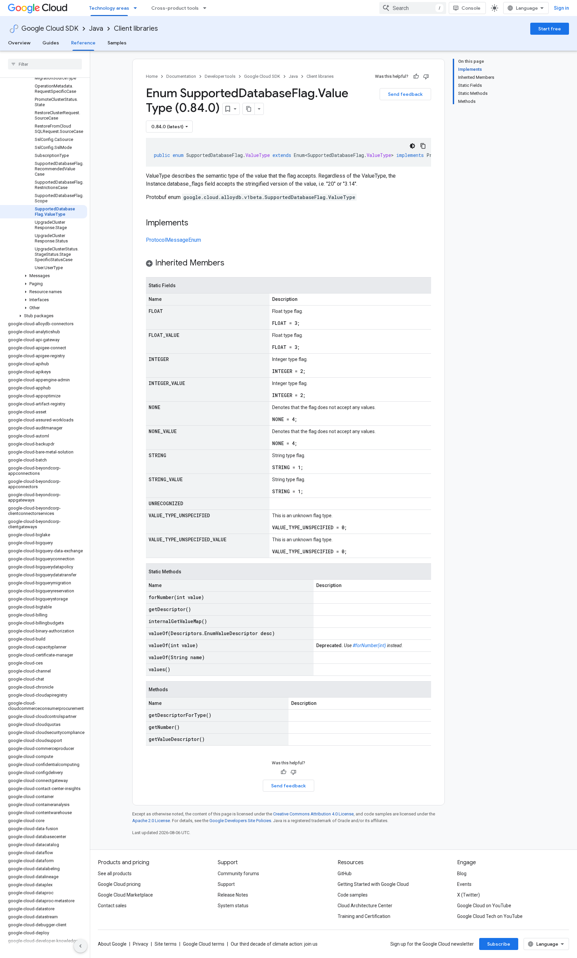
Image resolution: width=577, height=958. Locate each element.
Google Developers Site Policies (240, 820)
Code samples (353, 895)
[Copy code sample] (423, 146)
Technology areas (109, 8)
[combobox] (412, 8)
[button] (43, 276)
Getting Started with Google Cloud (373, 884)
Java (96, 28)
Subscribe (498, 944)
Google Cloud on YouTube (484, 905)
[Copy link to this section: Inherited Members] (231, 263)
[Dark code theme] (412, 146)
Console (470, 8)
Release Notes (233, 895)
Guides (50, 43)
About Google (112, 944)
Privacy (140, 944)
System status (233, 905)
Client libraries (136, 28)
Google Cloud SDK (49, 28)
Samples (117, 43)
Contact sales (112, 905)
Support (226, 884)
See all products (115, 873)
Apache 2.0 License (151, 820)
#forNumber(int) (369, 645)
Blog (461, 873)
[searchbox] (45, 64)
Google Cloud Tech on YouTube (490, 916)
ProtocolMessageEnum (173, 240)
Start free (549, 29)
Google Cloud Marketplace (125, 895)
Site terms (166, 944)
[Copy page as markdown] (249, 109)
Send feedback (405, 94)
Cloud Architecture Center (365, 905)
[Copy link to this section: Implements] (195, 223)
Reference (83, 43)
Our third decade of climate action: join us (274, 944)
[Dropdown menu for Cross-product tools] (207, 8)
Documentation (181, 76)
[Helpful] (416, 76)
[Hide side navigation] (80, 946)
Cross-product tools (175, 8)
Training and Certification (364, 916)
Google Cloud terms (203, 944)
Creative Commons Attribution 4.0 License (313, 813)
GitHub (345, 873)
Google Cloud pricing (119, 884)
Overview (19, 43)
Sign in (561, 8)
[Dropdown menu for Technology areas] (137, 8)
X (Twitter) (468, 895)
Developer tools (220, 76)
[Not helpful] (426, 76)
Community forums (238, 873)
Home (152, 76)
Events (464, 884)
